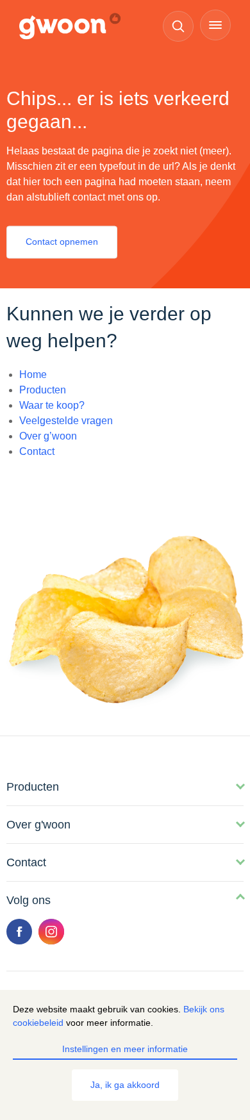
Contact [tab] (26, 862)
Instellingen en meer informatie (125, 1049)
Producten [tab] (32, 786)
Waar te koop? (52, 405)
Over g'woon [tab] (38, 824)
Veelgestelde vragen (66, 420)
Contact (36, 451)
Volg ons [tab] (28, 900)
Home (33, 374)
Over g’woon (48, 436)
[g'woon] (76, 27)
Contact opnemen (62, 242)
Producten (42, 389)
